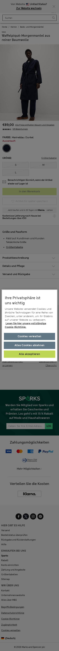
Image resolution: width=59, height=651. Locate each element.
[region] (30, 325)
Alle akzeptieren (29, 354)
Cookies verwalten (29, 336)
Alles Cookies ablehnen (30, 345)
